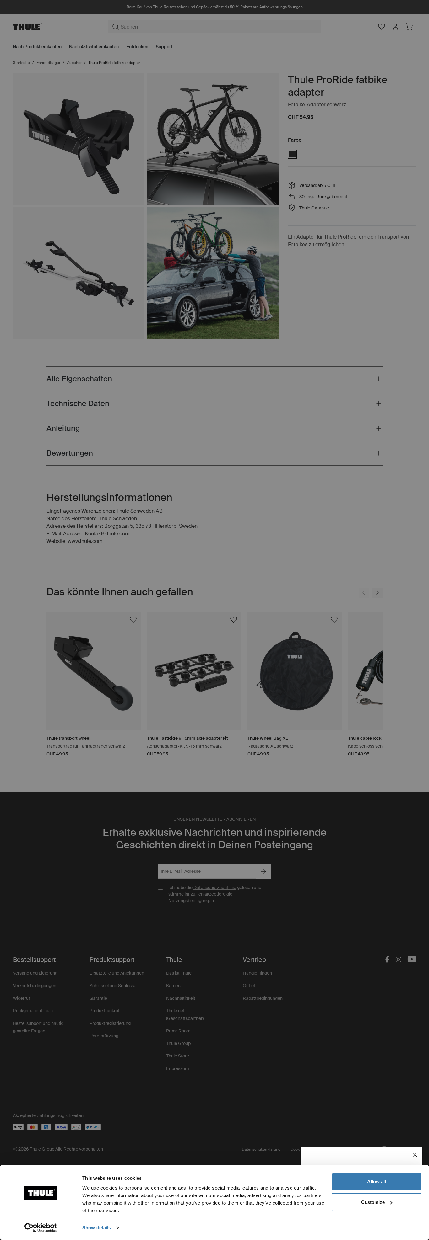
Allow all (376, 1181)
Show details (96, 1227)
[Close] (415, 1154)
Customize (373, 1202)
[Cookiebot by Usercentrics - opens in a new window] (40, 1227)
